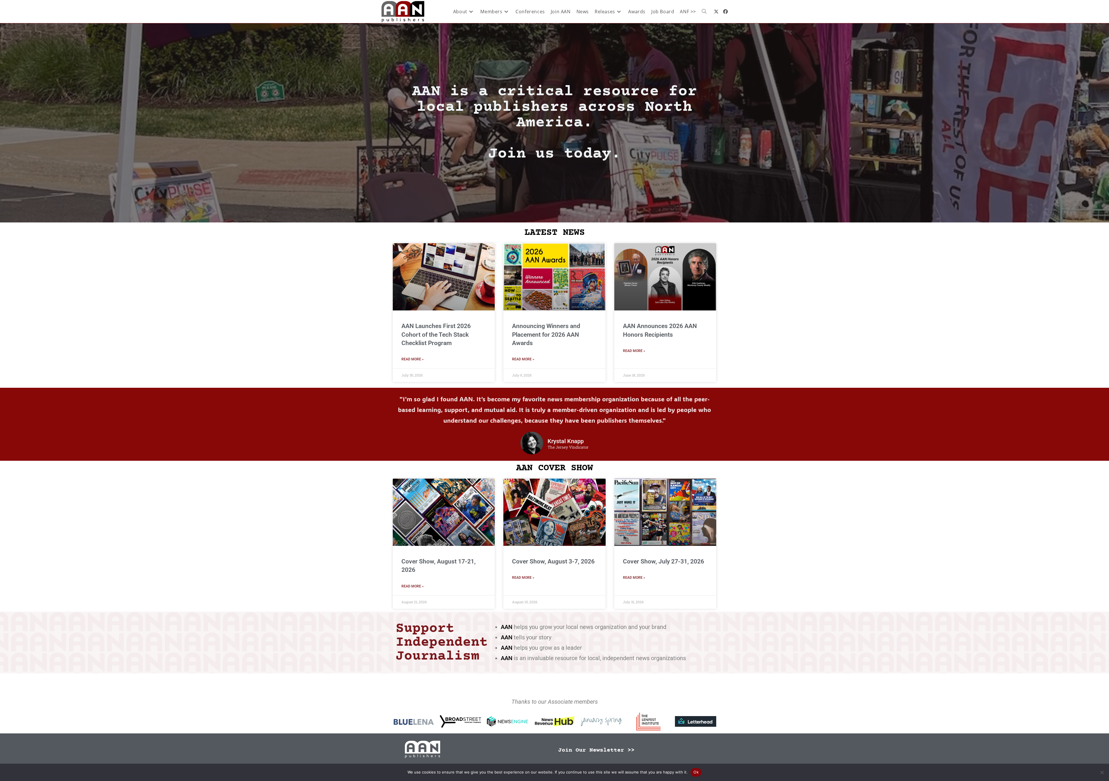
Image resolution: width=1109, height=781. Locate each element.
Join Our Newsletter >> (596, 750)
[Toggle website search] (704, 11)
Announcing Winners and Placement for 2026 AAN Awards (546, 335)
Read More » (412, 359)
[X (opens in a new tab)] (716, 11)
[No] (1102, 772)
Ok (696, 772)
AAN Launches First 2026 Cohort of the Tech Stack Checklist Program (436, 335)
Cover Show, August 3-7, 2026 (553, 561)
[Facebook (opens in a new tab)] (725, 11)
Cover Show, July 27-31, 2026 (663, 561)
